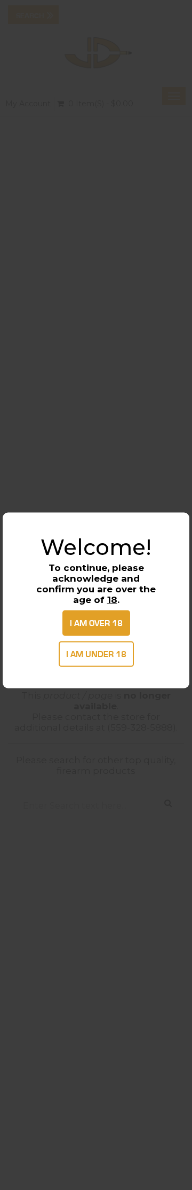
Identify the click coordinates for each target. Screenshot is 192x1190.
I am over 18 (96, 623)
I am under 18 (96, 654)
